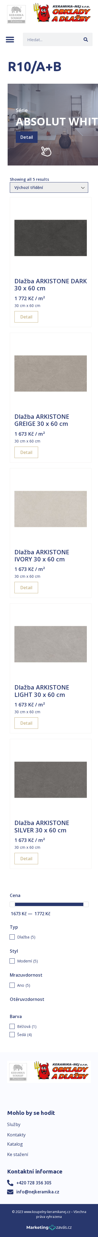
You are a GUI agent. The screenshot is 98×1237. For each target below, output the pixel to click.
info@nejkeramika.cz (37, 1191)
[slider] (12, 904)
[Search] (86, 39)
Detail (26, 137)
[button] (9, 39)
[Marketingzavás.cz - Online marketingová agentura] (49, 1229)
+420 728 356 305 (33, 1182)
